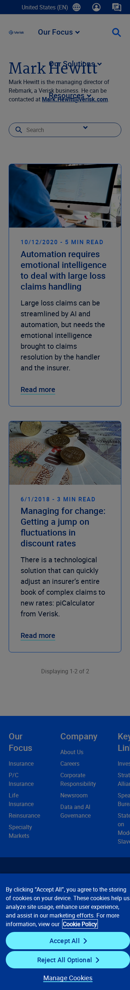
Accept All (64, 940)
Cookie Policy (80, 924)
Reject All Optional (64, 959)
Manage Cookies (68, 977)
